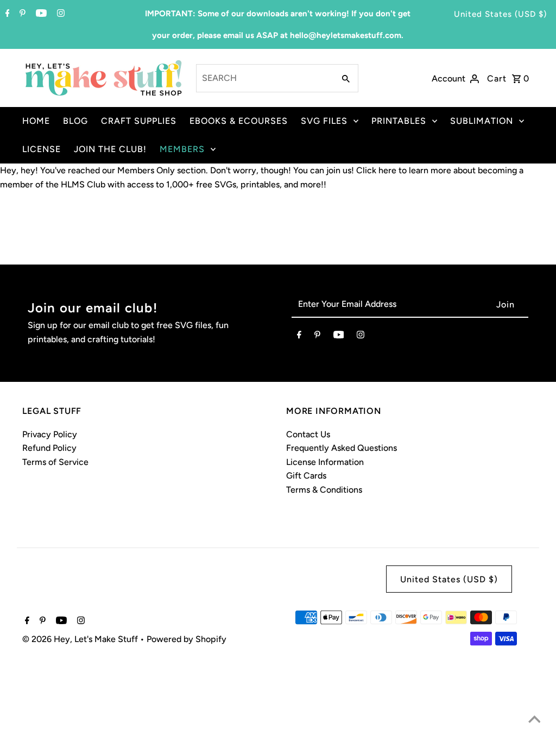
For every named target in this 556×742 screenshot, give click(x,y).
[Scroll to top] (534, 720)
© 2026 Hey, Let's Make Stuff (81, 639)
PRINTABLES (398, 121)
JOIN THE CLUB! (110, 149)
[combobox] (264, 78)
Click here (376, 170)
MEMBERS (182, 149)
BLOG (75, 121)
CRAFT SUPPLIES (138, 121)
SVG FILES (324, 121)
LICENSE (41, 149)
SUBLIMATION (481, 121)
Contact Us (308, 434)
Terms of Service (55, 462)
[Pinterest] (21, 14)
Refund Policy (49, 448)
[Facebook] (6, 14)
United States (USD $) (500, 14)
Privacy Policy (49, 434)
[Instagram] (59, 14)
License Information (325, 462)
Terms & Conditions (324, 490)
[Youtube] (40, 14)
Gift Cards (306, 475)
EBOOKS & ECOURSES (238, 121)
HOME (36, 121)
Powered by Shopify (186, 639)
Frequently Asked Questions (341, 448)
